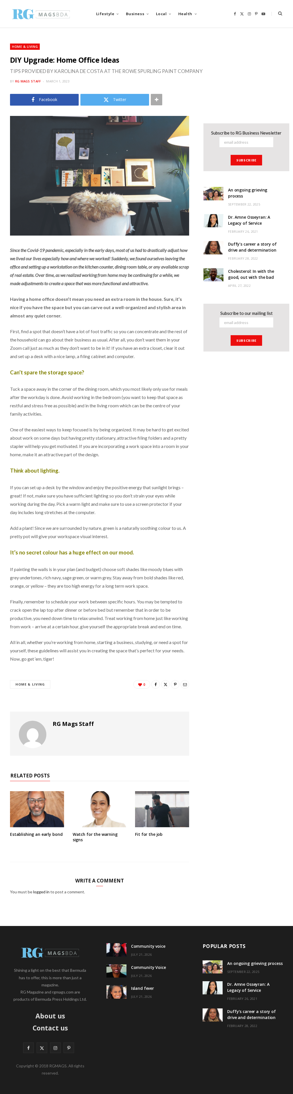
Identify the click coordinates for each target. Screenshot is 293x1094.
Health (185, 13)
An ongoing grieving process (254, 963)
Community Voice (148, 967)
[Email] (185, 684)
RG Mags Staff (28, 81)
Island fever (142, 988)
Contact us (50, 1027)
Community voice (148, 946)
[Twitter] (165, 684)
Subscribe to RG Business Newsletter (246, 132)
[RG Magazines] (41, 14)
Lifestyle (105, 13)
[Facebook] (155, 684)
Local (161, 13)
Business (135, 13)
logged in (41, 891)
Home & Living (25, 46)
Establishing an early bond (36, 834)
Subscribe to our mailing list (246, 313)
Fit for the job (149, 834)
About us (50, 1015)
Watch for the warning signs (95, 837)
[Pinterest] (175, 684)
